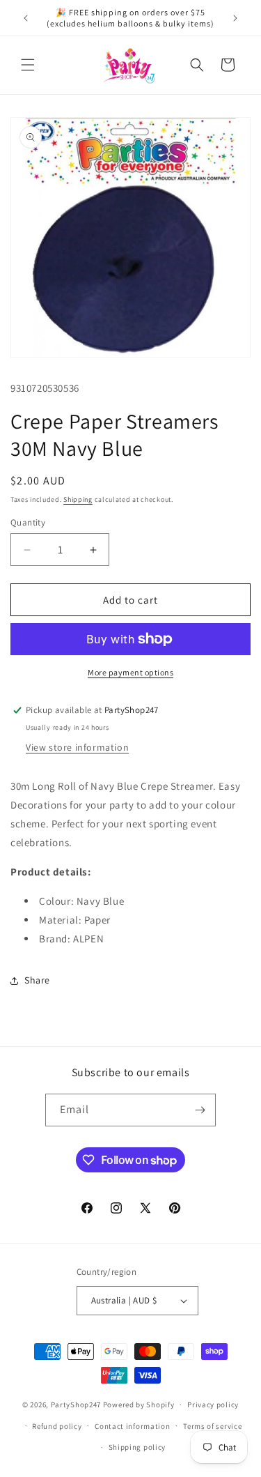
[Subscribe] (199, 1110)
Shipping (78, 499)
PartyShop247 (76, 1404)
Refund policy (56, 1426)
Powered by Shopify (139, 1404)
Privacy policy (213, 1404)
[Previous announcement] (25, 18)
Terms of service (212, 1426)
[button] (28, 64)
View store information (77, 747)
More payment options (130, 672)
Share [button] (37, 980)
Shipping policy (137, 1447)
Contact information (132, 1426)
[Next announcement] (235, 18)
